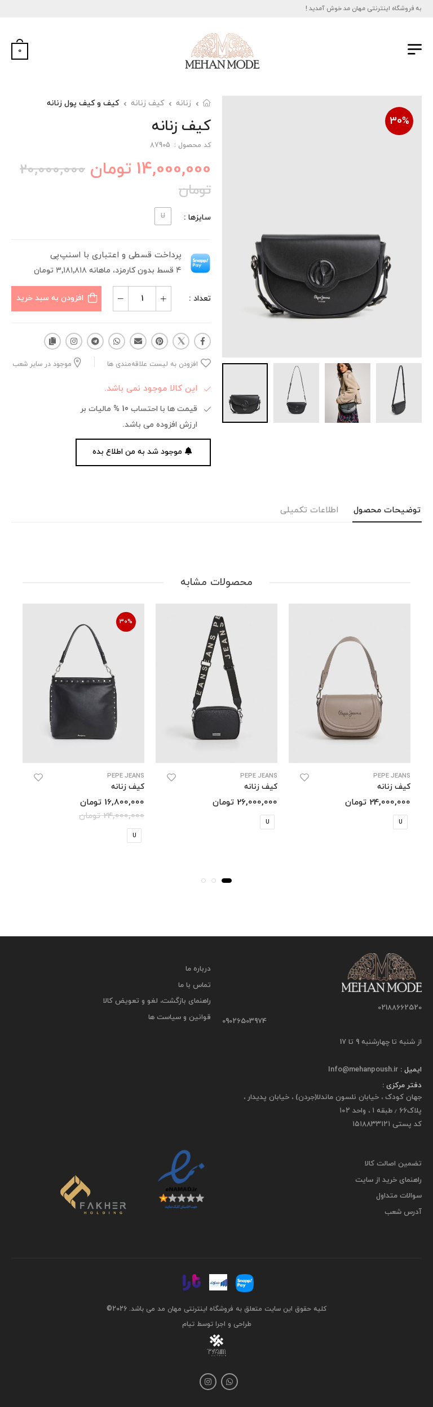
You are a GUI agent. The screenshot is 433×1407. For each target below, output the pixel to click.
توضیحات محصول (387, 510)
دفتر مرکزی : (402, 1085)
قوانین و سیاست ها (179, 1017)
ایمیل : (410, 1070)
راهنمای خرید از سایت (388, 1180)
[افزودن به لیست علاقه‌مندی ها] (304, 777)
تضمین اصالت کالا (393, 1164)
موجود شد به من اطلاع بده (137, 451)
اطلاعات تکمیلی (309, 510)
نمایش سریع (350, 748)
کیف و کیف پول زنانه (83, 103)
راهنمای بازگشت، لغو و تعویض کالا (157, 1001)
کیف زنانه (147, 103)
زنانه (183, 103)
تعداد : (200, 298)
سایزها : (197, 217)
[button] (227, 881)
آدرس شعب (403, 1212)
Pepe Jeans (391, 776)
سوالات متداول (399, 1196)
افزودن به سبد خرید (49, 298)
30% (399, 121)
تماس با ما (194, 985)
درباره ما (198, 969)
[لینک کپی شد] (52, 341)
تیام (188, 1324)
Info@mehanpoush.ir (363, 1070)
